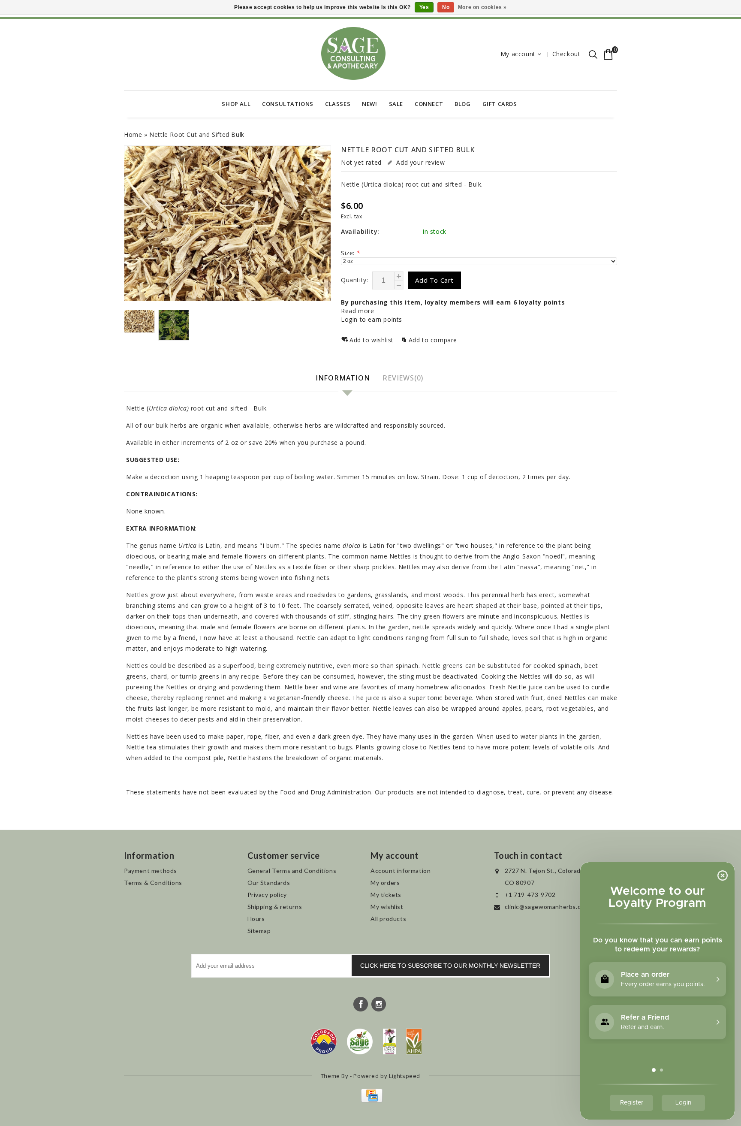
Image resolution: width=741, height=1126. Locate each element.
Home (133, 134)
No (445, 7)
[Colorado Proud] (324, 1041)
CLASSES (337, 104)
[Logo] (360, 1041)
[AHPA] (414, 1041)
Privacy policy (267, 894)
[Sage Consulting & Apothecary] (353, 53)
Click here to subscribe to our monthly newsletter (450, 965)
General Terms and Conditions (292, 870)
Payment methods (150, 870)
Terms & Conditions (153, 882)
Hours (256, 918)
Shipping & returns (274, 906)
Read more (357, 311)
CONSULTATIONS (287, 104)
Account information (400, 870)
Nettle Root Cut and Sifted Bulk (196, 134)
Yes (424, 7)
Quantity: (354, 280)
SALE (396, 104)
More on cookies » (482, 7)
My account (518, 54)
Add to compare (433, 340)
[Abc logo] (389, 1041)
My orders (385, 882)
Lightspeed (404, 1076)
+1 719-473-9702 (530, 894)
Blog (462, 104)
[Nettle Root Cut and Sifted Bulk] (227, 223)
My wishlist (387, 906)
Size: (350, 253)
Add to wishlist (372, 340)
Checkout (566, 54)
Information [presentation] (343, 378)
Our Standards (268, 882)
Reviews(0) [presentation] (403, 378)
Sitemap (259, 930)
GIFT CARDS (499, 104)
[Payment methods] (371, 1100)
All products (388, 918)
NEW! (369, 104)
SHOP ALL (236, 104)
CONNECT (429, 104)
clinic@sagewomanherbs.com (547, 906)
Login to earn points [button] (371, 319)
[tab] (344, 378)
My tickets (385, 894)
